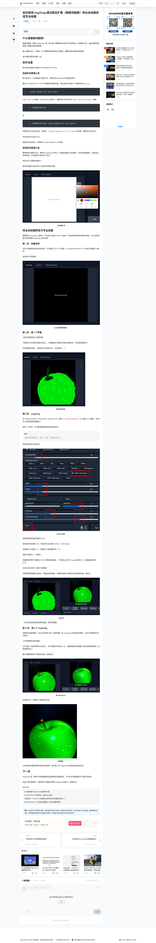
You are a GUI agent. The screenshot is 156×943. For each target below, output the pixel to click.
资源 (64, 3)
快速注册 (132, 3)
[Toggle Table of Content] (95, 32)
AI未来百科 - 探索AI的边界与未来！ (43, 940)
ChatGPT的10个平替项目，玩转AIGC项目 (38, 795)
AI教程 (26, 21)
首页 (37, 3)
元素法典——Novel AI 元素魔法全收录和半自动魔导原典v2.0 (44, 798)
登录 (124, 3)
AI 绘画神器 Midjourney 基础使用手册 (36, 792)
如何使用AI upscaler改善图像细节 (84, 839)
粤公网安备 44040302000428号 (84, 940)
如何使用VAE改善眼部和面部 (36, 839)
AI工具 (50, 3)
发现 (44, 3)
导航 (57, 3)
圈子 (70, 3)
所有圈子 (120, 126)
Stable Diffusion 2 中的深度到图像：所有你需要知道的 (42, 802)
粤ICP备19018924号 (62, 940)
